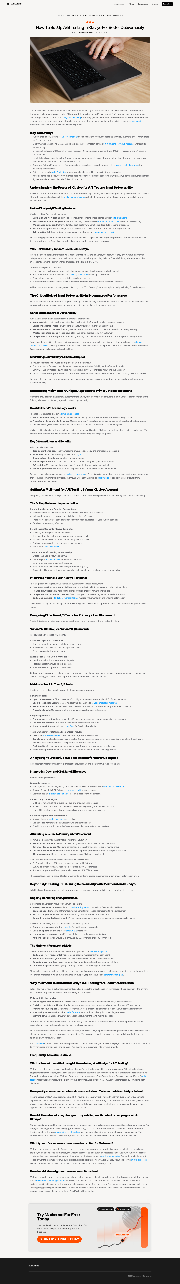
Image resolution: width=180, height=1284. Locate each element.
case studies (103, 477)
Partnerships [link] (143, 4)
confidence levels (56, 819)
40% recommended (51, 735)
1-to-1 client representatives (65, 597)
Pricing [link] (131, 4)
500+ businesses (139, 1159)
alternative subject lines (108, 221)
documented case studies (115, 786)
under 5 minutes (58, 172)
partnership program (113, 974)
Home (59, 15)
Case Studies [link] (119, 4)
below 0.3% (71, 930)
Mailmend (136, 121)
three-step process (70, 413)
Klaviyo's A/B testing (71, 117)
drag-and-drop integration (67, 1132)
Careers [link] (155, 4)
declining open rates (78, 274)
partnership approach (99, 951)
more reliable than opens (127, 165)
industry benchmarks (58, 793)
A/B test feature (52, 559)
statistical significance (74, 197)
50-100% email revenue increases (118, 143)
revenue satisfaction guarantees (51, 1180)
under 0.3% (69, 726)
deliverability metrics (81, 907)
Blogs (67, 15)
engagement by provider (104, 231)
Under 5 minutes (51, 546)
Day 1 (78, 454)
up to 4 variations (70, 136)
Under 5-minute (73, 1012)
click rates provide (73, 790)
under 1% (67, 927)
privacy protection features (104, 702)
